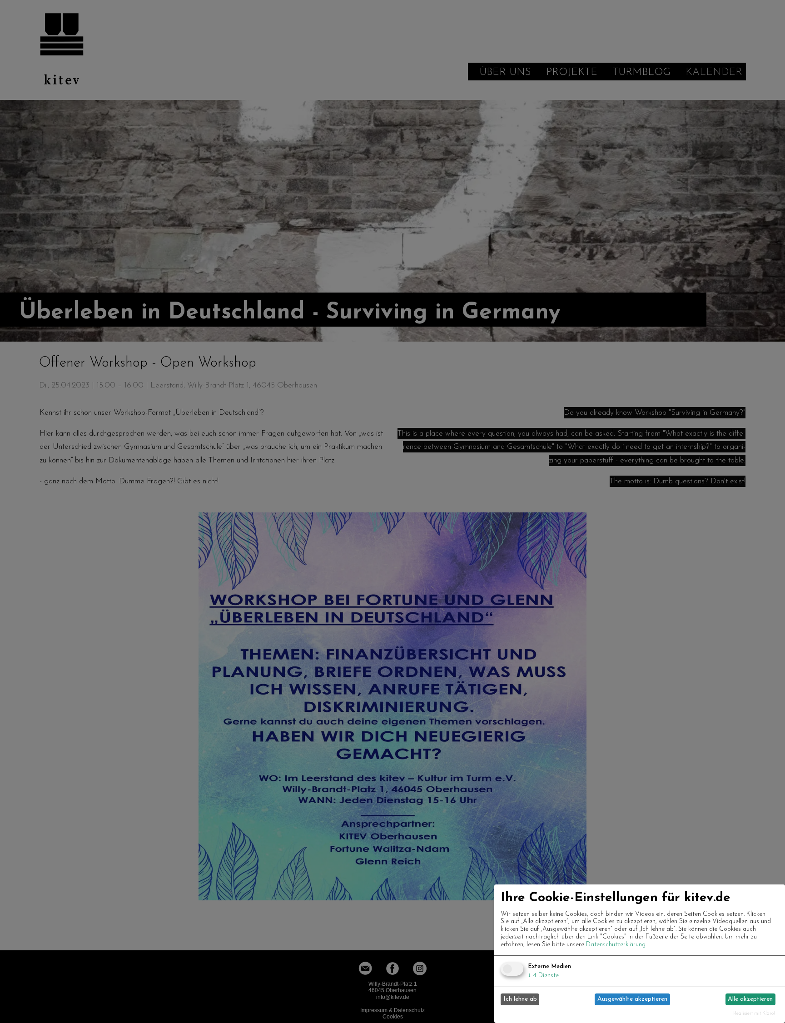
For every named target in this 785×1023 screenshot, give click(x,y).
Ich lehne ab (520, 999)
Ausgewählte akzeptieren (632, 999)
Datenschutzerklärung (616, 944)
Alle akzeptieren (750, 999)
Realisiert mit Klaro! (754, 1013)
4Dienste (543, 975)
